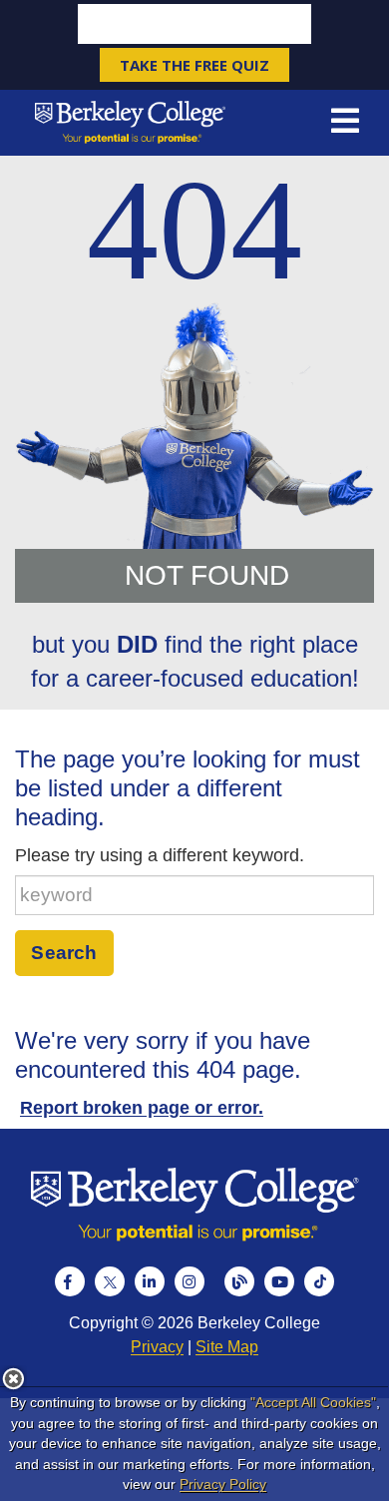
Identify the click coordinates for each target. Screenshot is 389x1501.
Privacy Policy (223, 1484)
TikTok (319, 1281)
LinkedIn (150, 1281)
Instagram (189, 1281)
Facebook (70, 1281)
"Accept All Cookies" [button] (313, 1402)
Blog (239, 1281)
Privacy (157, 1346)
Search (64, 952)
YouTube (279, 1281)
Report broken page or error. (141, 1108)
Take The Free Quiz (194, 65)
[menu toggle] (345, 123)
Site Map (226, 1346)
